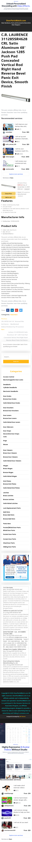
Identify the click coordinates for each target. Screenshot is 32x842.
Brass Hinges (7, 468)
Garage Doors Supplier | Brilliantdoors (14, 649)
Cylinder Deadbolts (10, 387)
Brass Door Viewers (10, 453)
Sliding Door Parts (9, 547)
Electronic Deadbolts (10, 391)
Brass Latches (8, 496)
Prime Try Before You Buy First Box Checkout (15, 289)
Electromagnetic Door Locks (13, 380)
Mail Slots (6, 512)
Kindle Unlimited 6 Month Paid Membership (15, 265)
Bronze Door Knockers (11, 411)
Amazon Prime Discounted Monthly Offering (15, 283)
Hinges (5, 466)
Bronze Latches (8, 499)
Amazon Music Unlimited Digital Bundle (13, 295)
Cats (5, 437)
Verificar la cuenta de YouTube (13, 611)
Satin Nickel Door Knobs (11, 403)
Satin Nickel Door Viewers (12, 461)
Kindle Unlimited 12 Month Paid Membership (15, 257)
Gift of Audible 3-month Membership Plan (14, 251)
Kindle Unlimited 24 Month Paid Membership (15, 247)
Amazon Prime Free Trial (9, 275)
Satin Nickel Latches (10, 503)
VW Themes (22, 716)
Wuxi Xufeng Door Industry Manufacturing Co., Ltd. (11, 662)
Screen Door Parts (9, 539)
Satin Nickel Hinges (10, 476)
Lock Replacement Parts (12, 508)
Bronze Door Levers (10, 418)
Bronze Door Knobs (9, 399)
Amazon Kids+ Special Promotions (12, 287)
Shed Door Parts (9, 543)
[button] (16, 31)
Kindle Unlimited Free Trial (9, 277)
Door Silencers (8, 427)
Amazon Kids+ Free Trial (9, 285)
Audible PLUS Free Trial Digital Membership (15, 261)
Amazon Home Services (9, 279)
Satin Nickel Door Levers (11, 422)
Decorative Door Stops (11, 434)
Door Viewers (7, 450)
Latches (6, 493)
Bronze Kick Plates (9, 484)
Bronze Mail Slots (9, 519)
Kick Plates (7, 481)
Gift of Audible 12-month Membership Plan (15, 245)
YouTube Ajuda (8, 587)
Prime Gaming (6, 281)
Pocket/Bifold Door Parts (12, 527)
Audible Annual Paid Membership (12, 243)
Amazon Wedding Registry (10, 273)
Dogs (5, 441)
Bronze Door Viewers (10, 457)
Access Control (8, 377)
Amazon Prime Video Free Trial (11, 297)
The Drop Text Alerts (7, 263)
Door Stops (7, 431)
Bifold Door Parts (9, 530)
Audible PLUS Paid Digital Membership (13, 249)
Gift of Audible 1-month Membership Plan (14, 255)
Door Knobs (7, 396)
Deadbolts (7, 384)
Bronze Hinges (8, 472)
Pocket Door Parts (9, 534)
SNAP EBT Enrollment (7, 259)
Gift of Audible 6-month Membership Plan (14, 253)
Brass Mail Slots (8, 515)
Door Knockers (8, 408)
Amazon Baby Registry (8, 271)
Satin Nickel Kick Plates (11, 488)
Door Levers (7, 415)
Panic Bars (14, 315)
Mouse (5, 444)
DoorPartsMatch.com (16, 20)
